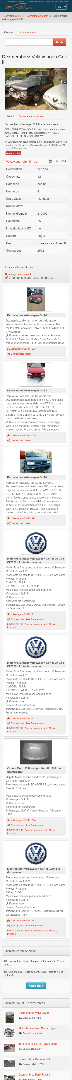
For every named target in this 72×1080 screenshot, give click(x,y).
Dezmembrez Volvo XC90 (34, 1013)
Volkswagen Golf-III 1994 (23, 518)
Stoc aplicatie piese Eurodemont (27, 619)
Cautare (8, 32)
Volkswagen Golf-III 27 (22, 614)
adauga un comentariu (19, 274)
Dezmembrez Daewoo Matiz (35, 1059)
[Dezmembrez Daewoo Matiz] (9, 1063)
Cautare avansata (27, 32)
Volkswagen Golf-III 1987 (23, 920)
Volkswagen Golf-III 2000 (23, 435)
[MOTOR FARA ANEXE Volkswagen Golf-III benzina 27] (36, 648)
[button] (9, 89)
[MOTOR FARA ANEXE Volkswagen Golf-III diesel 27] (36, 544)
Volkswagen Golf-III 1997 (22, 161)
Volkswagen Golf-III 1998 (23, 348)
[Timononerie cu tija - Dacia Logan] (9, 1047)
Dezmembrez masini (38, 15)
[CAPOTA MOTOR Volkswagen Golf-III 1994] (36, 753)
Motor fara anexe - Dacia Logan (37, 1028)
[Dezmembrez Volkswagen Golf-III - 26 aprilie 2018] (36, 375)
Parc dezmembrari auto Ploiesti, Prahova (32, 626)
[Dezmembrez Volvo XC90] (9, 1016)
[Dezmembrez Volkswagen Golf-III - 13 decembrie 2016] (36, 462)
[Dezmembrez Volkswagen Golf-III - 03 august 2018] (36, 300)
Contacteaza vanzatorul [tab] (31, 116)
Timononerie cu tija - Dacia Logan (38, 1043)
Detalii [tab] (10, 116)
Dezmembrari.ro (12, 15)
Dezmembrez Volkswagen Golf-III (27, 315)
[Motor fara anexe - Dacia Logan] (9, 1032)
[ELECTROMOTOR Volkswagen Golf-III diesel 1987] (36, 854)
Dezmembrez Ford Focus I (34, 1074)
